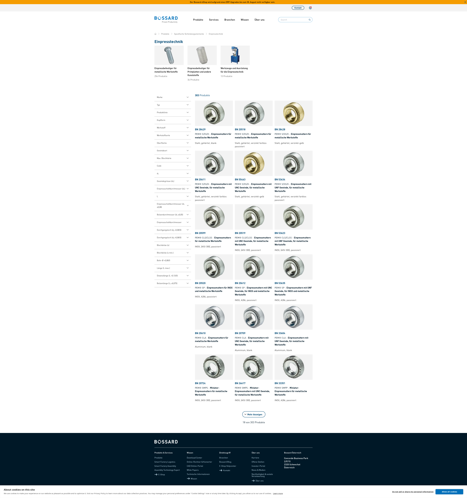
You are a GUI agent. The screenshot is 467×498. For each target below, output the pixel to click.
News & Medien (258, 470)
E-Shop (161, 474)
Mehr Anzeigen (254, 414)
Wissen (245, 19)
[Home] (155, 34)
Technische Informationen (198, 474)
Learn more (278, 493)
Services (214, 19)
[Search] (310, 20)
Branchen (229, 19)
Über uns (260, 19)
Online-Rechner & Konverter (199, 461)
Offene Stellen (258, 461)
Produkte (198, 19)
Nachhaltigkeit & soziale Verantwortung (262, 475)
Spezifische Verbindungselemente (189, 34)
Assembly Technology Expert (167, 470)
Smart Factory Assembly (165, 466)
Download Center (194, 457)
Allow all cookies (449, 491)
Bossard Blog (225, 461)
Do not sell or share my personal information (413, 491)
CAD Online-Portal (195, 466)
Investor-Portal (258, 466)
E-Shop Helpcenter (227, 466)
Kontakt (298, 7)
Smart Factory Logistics (164, 461)
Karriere (255, 457)
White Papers (193, 470)
